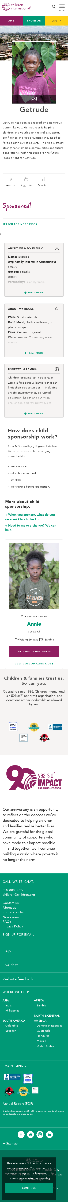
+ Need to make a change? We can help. (30, 528)
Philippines (11, 1010)
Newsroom (11, 917)
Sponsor (34, 20)
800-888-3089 (13, 890)
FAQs (7, 921)
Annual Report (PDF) (18, 1103)
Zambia (40, 1005)
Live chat (10, 965)
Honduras (41, 1036)
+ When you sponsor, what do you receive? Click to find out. (30, 517)
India (7, 1005)
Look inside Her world (34, 651)
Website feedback (18, 979)
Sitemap (12, 1143)
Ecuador (9, 1031)
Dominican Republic (48, 1025)
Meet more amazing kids (32, 663)
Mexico (40, 1041)
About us (9, 907)
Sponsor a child (14, 912)
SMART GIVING (14, 1066)
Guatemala (42, 1031)
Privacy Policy (13, 926)
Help (7, 951)
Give (11, 20)
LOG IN (57, 20)
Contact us (11, 903)
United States (44, 1046)
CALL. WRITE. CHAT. (18, 881)
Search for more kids (19, 224)
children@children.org (19, 894)
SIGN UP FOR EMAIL (18, 934)
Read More (36, 292)
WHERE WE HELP (16, 992)
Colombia (10, 1025)
